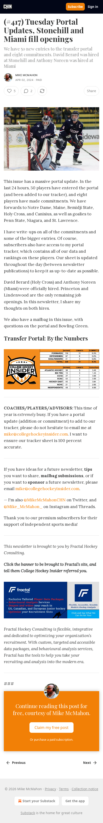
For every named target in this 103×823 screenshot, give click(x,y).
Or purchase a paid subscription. (51, 740)
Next (87, 763)
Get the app (75, 801)
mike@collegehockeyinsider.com (36, 434)
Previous (18, 763)
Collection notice (85, 789)
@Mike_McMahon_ (23, 506)
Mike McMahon (26, 75)
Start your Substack (39, 801)
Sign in (93, 7)
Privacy (50, 789)
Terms (64, 789)
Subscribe (75, 7)
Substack (28, 813)
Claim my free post (51, 727)
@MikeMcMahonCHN (45, 500)
